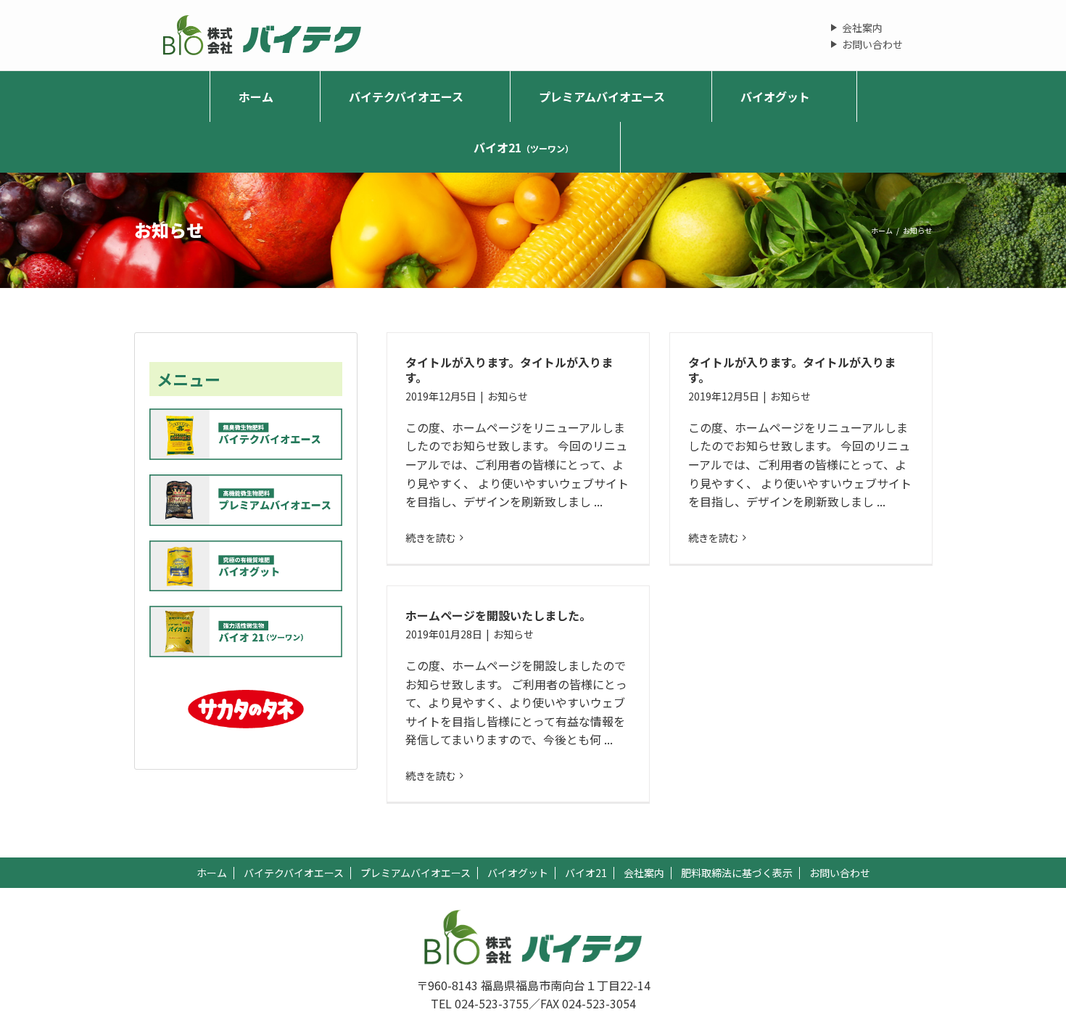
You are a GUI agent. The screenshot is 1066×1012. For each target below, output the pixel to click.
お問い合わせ (872, 44)
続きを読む (430, 537)
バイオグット (517, 872)
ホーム (212, 872)
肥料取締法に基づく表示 (737, 872)
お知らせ (507, 396)
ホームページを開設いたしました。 (498, 615)
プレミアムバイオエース (415, 872)
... (598, 501)
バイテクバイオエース (294, 872)
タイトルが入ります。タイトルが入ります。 (509, 369)
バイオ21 (586, 872)
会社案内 (862, 27)
